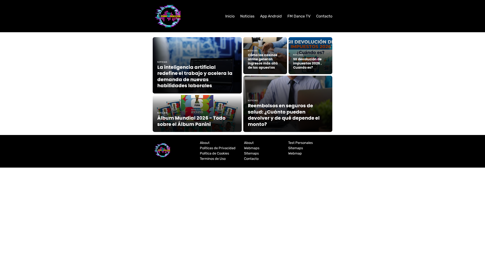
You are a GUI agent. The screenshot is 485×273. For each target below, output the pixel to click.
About (205, 143)
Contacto (324, 16)
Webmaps (251, 148)
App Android (271, 16)
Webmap (295, 153)
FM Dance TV (299, 16)
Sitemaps (251, 153)
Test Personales (300, 143)
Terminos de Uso (213, 159)
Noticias (247, 16)
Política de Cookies (214, 153)
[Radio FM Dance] (168, 16)
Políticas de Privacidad (217, 148)
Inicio (230, 16)
